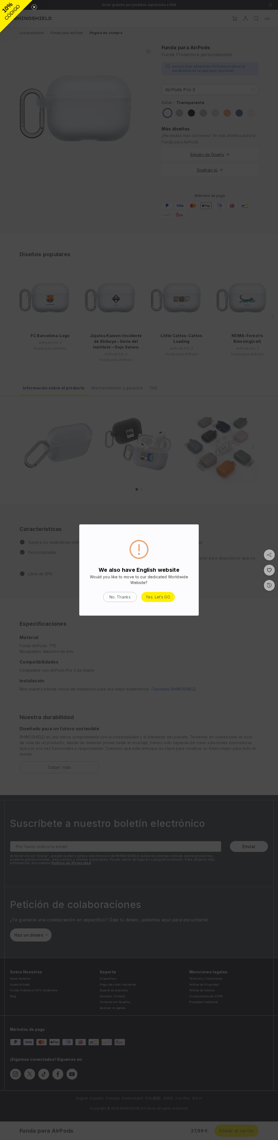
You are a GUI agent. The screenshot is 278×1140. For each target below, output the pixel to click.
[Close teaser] (34, 7)
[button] (16, 16)
